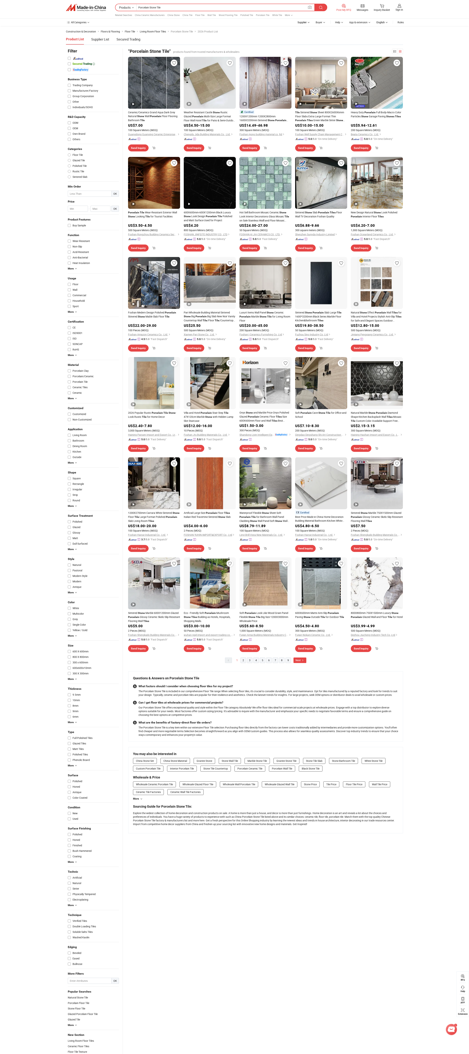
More (136, 798)
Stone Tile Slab (314, 761)
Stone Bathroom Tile (343, 761)
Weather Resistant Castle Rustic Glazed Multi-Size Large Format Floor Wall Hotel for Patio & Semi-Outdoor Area (210, 116)
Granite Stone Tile (286, 761)
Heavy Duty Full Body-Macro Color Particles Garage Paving (376, 114)
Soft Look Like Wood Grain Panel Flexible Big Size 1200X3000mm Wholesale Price (263, 617)
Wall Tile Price (379, 784)
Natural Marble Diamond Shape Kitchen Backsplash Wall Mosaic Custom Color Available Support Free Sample (376, 417)
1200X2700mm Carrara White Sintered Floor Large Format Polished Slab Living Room (154, 517)
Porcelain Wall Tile (282, 768)
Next (298, 660)
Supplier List (100, 39)
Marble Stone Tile (257, 761)
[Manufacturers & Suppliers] (86, 7)
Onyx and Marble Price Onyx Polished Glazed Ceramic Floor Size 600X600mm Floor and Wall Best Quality (264, 417)
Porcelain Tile (262, 15)
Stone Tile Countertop (215, 768)
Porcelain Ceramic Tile (249, 768)
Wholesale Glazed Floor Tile (197, 784)
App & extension (358, 22)
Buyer (319, 22)
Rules (401, 22)
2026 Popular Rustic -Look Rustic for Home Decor (152, 414)
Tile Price (331, 784)
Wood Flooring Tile (228, 15)
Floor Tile (199, 15)
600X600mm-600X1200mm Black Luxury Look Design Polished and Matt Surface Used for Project (208, 216)
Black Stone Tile (311, 768)
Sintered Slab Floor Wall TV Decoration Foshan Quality (318, 214)
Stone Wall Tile (230, 761)
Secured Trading (128, 39)
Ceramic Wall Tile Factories (185, 792)
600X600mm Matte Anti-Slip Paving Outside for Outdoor (319, 615)
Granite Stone (204, 761)
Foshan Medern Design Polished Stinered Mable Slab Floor (152, 314)
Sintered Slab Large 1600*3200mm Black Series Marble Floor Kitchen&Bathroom (318, 316)
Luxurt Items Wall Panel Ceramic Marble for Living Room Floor (264, 316)
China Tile (187, 15)
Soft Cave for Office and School (320, 414)
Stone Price (310, 784)
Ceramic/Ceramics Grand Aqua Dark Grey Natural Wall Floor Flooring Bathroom (153, 116)
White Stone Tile (374, 761)
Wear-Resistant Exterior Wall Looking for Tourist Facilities (152, 214)
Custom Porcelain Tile (148, 768)
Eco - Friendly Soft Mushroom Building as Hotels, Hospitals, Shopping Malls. (207, 617)
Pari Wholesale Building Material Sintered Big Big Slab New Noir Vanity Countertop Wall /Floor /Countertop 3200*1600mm (209, 316)
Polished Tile (246, 15)
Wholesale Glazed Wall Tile (279, 784)
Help (337, 22)
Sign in (399, 9)
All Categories (78, 22)
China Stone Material (175, 761)
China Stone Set (145, 761)
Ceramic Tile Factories (148, 792)
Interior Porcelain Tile (182, 768)
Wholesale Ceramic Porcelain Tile (154, 784)
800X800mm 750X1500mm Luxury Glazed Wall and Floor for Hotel (377, 615)
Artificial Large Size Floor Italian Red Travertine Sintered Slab (207, 515)
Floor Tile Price (354, 784)
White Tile (277, 15)
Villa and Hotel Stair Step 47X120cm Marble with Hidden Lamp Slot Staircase (208, 417)
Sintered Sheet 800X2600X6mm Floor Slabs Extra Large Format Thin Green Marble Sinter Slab (319, 116)
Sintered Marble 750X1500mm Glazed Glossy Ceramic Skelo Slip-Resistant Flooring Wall (377, 517)
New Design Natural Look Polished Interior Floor (374, 214)
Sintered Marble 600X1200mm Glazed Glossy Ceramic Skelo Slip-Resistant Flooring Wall (154, 617)
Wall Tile (211, 15)
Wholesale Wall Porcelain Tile (239, 784)
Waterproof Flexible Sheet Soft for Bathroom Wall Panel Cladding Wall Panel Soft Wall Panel (263, 517)
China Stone (173, 15)
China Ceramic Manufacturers (150, 15)
